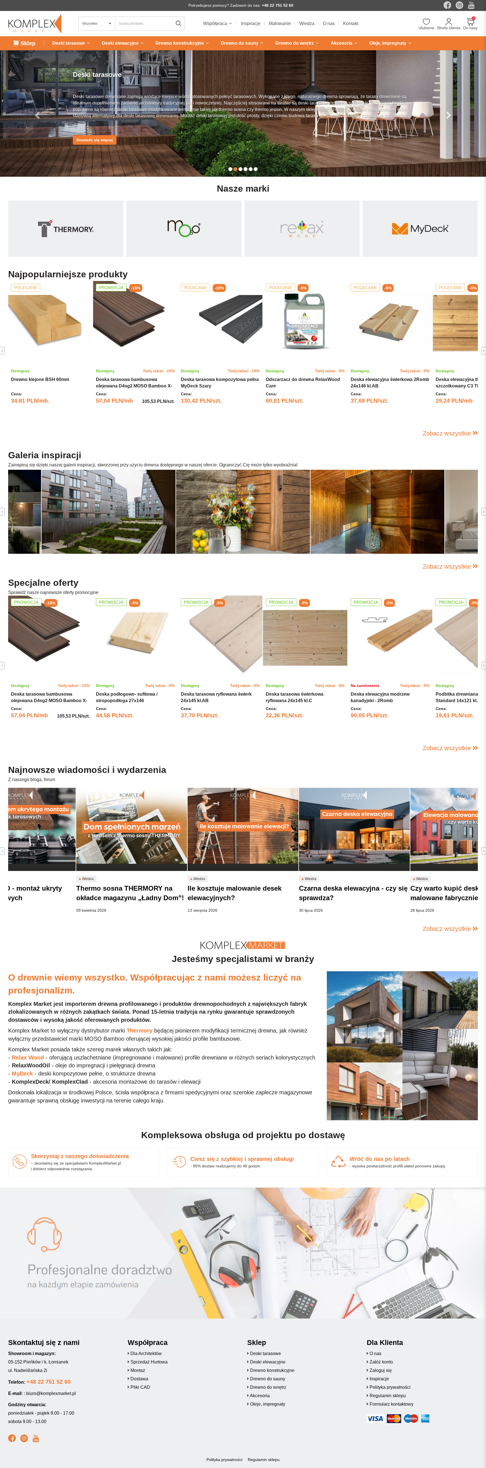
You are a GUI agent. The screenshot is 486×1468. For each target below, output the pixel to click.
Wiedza (306, 23)
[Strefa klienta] (449, 22)
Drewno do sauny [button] (240, 43)
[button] (36, 113)
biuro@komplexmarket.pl (51, 1393)
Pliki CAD (140, 1387)
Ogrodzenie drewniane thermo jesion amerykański (237, 541)
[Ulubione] (426, 22)
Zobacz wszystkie (447, 433)
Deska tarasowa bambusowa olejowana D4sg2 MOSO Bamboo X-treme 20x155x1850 (134, 386)
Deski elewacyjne (267, 1362)
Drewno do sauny (267, 1378)
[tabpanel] (50, 351)
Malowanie (280, 23)
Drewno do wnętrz (268, 1387)
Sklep (27, 43)
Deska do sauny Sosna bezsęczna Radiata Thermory (375, 541)
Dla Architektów (146, 1353)
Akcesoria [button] (342, 43)
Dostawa (139, 1378)
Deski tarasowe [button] (69, 43)
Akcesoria (260, 1395)
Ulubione (426, 28)
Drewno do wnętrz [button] (295, 43)
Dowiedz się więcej (94, 134)
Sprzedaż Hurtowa (149, 1362)
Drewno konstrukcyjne (272, 1370)
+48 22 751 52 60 (277, 5)
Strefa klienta (448, 28)
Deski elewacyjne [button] (121, 43)
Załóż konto (381, 1362)
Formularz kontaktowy (391, 1404)
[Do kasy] (470, 22)
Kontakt (350, 23)
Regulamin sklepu (388, 1395)
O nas (329, 23)
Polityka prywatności (390, 1387)
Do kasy (470, 28)
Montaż (137, 1370)
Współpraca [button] (215, 23)
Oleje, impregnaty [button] (388, 43)
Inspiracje (250, 23)
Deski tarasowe (265, 1353)
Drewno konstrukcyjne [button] (180, 43)
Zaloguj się (381, 1370)
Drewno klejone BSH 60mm (40, 379)
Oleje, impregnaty (267, 1404)
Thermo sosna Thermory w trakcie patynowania (100, 541)
